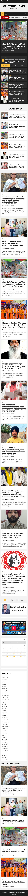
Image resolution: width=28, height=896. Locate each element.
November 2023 (5, 748)
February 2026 (5, 688)
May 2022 (4, 757)
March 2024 (4, 739)
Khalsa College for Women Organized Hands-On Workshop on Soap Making (14, 60)
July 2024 (4, 730)
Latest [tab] (6, 65)
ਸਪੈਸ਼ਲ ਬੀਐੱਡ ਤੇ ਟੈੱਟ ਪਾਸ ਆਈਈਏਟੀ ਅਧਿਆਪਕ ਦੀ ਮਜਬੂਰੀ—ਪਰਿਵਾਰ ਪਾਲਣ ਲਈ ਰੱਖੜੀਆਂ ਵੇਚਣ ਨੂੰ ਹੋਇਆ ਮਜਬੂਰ (14, 46)
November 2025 (5, 695)
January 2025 (5, 717)
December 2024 (5, 719)
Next (22, 600)
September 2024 (5, 726)
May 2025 (4, 708)
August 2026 (5, 677)
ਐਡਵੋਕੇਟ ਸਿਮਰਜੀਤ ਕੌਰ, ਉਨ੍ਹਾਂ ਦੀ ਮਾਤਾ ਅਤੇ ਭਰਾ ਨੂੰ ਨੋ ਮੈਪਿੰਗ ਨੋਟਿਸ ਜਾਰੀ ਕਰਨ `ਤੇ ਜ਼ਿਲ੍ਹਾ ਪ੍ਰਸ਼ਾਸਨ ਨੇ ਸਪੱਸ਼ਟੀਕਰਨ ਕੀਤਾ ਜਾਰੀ (17, 72)
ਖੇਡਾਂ (10, 97)
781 (18, 600)
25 (7, 657)
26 (10, 657)
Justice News (14, 6)
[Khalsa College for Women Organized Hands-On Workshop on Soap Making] (4, 78)
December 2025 (5, 693)
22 (21, 654)
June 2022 (4, 755)
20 (14, 654)
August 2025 (5, 702)
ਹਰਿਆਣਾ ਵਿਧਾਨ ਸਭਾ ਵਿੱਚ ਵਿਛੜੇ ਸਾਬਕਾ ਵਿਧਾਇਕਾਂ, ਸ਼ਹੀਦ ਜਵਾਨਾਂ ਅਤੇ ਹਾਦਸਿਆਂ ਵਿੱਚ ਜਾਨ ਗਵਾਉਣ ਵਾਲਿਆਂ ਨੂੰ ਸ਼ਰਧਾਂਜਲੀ (17, 166)
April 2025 (4, 710)
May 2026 (4, 682)
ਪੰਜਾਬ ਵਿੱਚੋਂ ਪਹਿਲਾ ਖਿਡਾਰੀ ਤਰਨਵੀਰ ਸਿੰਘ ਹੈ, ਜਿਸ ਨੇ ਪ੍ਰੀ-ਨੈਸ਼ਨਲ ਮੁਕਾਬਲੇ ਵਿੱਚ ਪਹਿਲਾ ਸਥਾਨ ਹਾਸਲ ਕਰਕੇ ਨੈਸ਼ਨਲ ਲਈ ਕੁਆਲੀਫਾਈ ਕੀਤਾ (13, 451)
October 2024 (5, 724)
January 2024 (5, 744)
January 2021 (5, 759)
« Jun (12, 664)
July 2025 (4, 704)
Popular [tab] (15, 65)
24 (3, 657)
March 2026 (4, 686)
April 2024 (4, 737)
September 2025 (5, 699)
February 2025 (5, 715)
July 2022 (4, 753)
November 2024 (5, 722)
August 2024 (5, 728)
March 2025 (4, 713)
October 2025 (5, 697)
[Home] (3, 14)
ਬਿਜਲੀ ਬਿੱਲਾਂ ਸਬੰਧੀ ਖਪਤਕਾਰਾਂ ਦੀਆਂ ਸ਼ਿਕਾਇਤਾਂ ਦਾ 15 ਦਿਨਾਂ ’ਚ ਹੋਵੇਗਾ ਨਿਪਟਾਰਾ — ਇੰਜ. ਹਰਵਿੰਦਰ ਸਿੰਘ (13, 536)
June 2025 (4, 706)
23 (24, 654)
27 (14, 657)
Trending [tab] (23, 65)
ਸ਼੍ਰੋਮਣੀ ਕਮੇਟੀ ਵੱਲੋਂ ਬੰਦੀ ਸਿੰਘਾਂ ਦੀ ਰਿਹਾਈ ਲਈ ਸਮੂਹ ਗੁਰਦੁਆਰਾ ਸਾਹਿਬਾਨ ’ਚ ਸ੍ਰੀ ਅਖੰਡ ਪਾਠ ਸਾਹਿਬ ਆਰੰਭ (16, 100)
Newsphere (21, 892)
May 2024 (4, 735)
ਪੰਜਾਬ (6, 58)
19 (10, 654)
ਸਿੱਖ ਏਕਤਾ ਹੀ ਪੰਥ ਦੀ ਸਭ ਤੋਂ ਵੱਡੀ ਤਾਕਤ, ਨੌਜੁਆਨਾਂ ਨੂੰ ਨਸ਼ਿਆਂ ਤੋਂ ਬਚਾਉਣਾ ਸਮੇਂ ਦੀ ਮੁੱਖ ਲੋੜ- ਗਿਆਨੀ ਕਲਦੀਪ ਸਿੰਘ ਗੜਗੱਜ (17, 93)
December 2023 (5, 746)
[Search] (26, 13)
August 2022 (5, 750)
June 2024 (4, 733)
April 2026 (4, 684)
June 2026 (4, 679)
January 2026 (5, 690)
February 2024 (5, 742)
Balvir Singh (11, 50)
